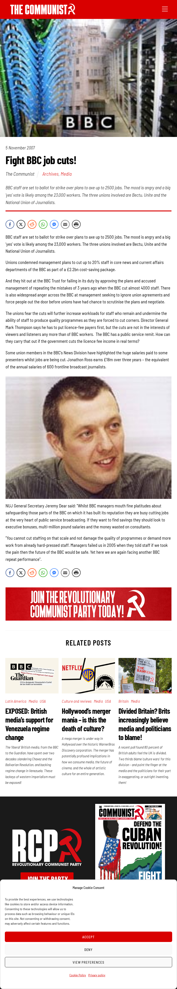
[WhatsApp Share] (43, 224)
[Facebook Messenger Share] (54, 224)
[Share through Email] (65, 224)
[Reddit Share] (32, 224)
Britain (123, 701)
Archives (50, 174)
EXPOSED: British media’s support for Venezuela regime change (29, 723)
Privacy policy (96, 975)
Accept (88, 937)
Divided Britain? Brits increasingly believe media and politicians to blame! (144, 723)
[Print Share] (76, 224)
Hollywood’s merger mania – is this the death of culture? (86, 719)
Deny (88, 950)
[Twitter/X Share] (21, 224)
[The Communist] (42, 12)
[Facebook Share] (10, 224)
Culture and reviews (76, 701)
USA (43, 701)
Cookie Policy (77, 975)
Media (66, 174)
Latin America (16, 701)
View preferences (88, 962)
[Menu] (165, 8)
